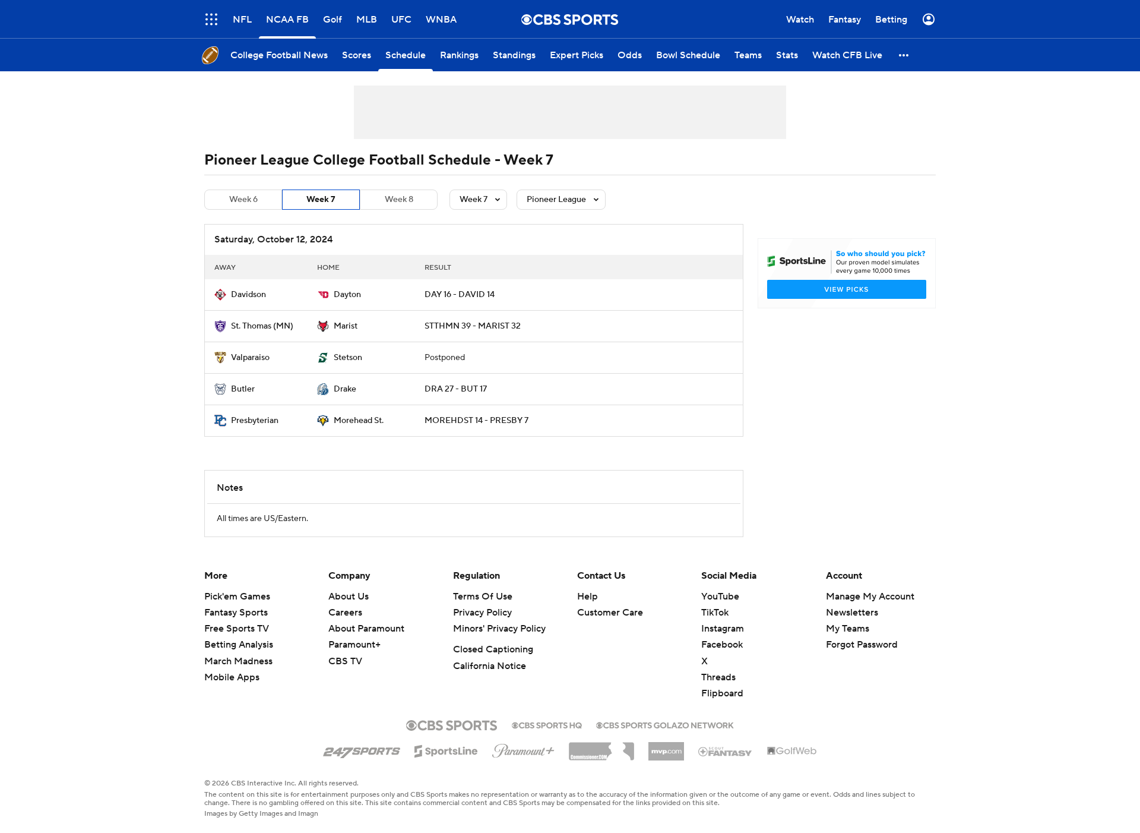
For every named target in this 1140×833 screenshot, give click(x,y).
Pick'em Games (237, 596)
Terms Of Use (482, 596)
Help (587, 596)
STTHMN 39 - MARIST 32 (473, 326)
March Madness (238, 661)
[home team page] (220, 295)
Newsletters (852, 613)
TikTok (715, 613)
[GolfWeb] (792, 752)
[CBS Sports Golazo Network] (665, 724)
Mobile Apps (231, 677)
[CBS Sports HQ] (547, 724)
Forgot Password (862, 645)
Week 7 (320, 199)
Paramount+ (354, 645)
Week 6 (243, 199)
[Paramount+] (523, 749)
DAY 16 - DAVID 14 (460, 294)
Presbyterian (254, 420)
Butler (243, 389)
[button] (211, 19)
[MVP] (666, 747)
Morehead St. (359, 420)
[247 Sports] (361, 749)
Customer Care (610, 613)
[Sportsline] (446, 749)
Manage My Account (870, 596)
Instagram (722, 629)
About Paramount (366, 629)
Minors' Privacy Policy (499, 629)
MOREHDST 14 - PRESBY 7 (476, 420)
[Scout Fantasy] (725, 751)
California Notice (489, 666)
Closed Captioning (493, 649)
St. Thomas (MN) (262, 326)
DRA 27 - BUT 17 (456, 389)
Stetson (348, 357)
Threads (718, 677)
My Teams (847, 629)
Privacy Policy (482, 613)
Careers (345, 613)
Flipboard (722, 693)
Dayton (347, 294)
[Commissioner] (601, 747)
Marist (345, 326)
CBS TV (345, 661)
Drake (345, 389)
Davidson (248, 294)
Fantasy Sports (236, 613)
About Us (348, 596)
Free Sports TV (236, 629)
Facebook (722, 645)
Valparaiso (250, 357)
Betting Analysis (238, 645)
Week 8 (399, 199)
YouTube (720, 596)
